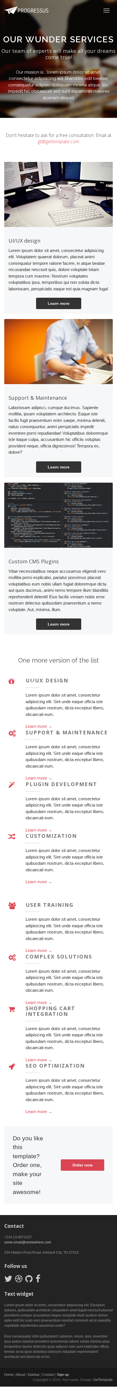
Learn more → (39, 726)
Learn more (59, 303)
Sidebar (34, 1375)
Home (9, 1375)
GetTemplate (103, 1380)
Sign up (63, 1375)
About (20, 1375)
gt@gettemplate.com (58, 141)
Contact (48, 1375)
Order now (82, 1165)
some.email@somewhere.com (27, 1242)
